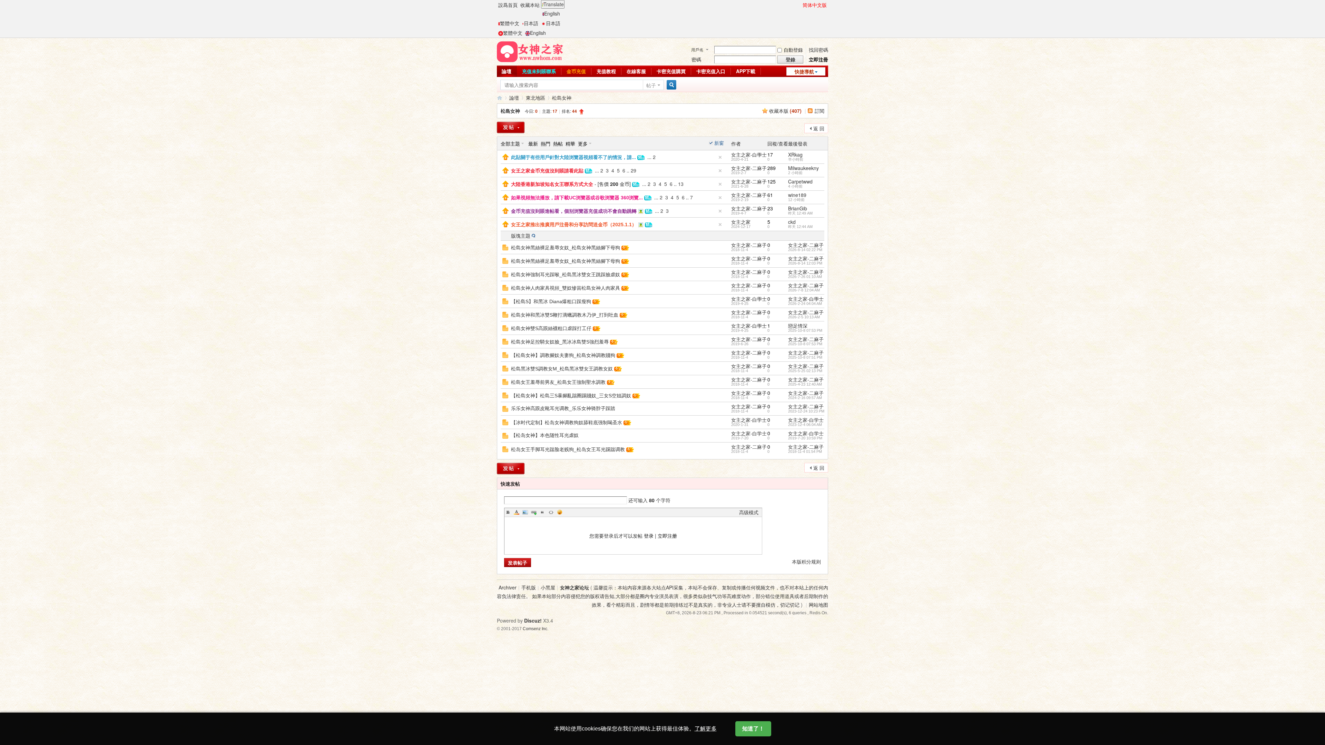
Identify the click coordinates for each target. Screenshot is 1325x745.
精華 (570, 143)
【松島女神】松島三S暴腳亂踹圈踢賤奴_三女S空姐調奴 (571, 395)
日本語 (531, 23)
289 (771, 168)
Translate (553, 4)
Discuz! (533, 620)
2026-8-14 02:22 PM (805, 250)
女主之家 (740, 221)
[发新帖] (510, 468)
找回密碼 (818, 49)
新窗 (719, 143)
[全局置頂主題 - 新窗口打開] (505, 156)
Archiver (508, 587)
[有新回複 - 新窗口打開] (505, 246)
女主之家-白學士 (749, 154)
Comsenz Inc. (535, 628)
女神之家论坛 (574, 587)
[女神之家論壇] (530, 51)
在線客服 (636, 71)
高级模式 (748, 512)
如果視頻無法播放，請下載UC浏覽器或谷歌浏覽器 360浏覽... (577, 197)
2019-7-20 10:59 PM (805, 438)
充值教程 (606, 71)
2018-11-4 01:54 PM (805, 451)
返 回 (818, 128)
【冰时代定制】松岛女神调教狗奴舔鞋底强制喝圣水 (566, 422)
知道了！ (753, 729)
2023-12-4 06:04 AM (805, 425)
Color (516, 512)
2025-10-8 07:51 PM (805, 357)
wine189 (797, 194)
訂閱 (819, 110)
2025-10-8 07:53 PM (805, 330)
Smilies (559, 512)
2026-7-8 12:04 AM (804, 290)
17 (770, 154)
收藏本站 (530, 4)
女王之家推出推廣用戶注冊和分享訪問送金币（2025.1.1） (574, 224)
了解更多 (706, 729)
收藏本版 (785, 110)
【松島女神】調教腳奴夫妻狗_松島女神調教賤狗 (563, 355)
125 (771, 181)
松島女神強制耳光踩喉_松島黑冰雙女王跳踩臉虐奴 (565, 274)
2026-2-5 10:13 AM (804, 317)
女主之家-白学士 (749, 419)
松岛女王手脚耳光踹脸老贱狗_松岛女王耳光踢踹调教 (568, 449)
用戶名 (697, 49)
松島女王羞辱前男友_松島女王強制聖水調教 (558, 382)
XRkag (795, 154)
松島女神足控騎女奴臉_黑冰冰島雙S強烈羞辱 (560, 342)
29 (633, 170)
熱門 (545, 143)
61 (770, 194)
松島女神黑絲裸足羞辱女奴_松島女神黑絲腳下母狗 (565, 247)
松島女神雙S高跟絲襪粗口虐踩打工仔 (551, 328)
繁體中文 (509, 23)
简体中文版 (815, 4)
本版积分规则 (806, 561)
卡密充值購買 (671, 71)
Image (525, 512)
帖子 (651, 85)
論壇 (506, 71)
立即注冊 (818, 59)
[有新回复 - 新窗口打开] (505, 408)
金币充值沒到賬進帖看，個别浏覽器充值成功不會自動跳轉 (574, 211)
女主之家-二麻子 (749, 168)
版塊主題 (520, 235)
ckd (792, 221)
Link (533, 512)
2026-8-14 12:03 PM (805, 263)
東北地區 (535, 97)
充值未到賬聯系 (539, 71)
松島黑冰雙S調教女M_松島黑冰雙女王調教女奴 (562, 368)
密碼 (696, 59)
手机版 (528, 587)
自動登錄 (793, 49)
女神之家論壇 (499, 98)
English (552, 13)
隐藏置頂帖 (720, 157)
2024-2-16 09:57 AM (805, 398)
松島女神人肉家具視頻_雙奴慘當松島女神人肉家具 (565, 288)
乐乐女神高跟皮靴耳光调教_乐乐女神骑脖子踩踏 (563, 408)
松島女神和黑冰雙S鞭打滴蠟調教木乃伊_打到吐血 (564, 315)
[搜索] (670, 85)
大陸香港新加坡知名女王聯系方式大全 (552, 184)
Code (551, 512)
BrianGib (797, 208)
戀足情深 (797, 325)
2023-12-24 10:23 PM (806, 411)
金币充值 (576, 71)
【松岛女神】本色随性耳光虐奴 (545, 435)
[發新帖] (510, 127)
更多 (583, 143)
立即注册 (667, 535)
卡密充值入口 (710, 71)
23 (770, 208)
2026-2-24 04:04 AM (805, 303)
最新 (533, 143)
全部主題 (510, 143)
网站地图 (818, 604)
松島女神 (561, 97)
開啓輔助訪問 (799, 5)
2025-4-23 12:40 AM (805, 384)
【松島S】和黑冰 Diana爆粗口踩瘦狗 (551, 301)
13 (681, 183)
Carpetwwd (800, 181)
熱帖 (558, 143)
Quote (542, 512)
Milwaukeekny (803, 168)
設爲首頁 (508, 4)
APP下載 (745, 71)
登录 (649, 535)
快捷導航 (804, 71)
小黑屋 (548, 587)
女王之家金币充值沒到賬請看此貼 (547, 170)
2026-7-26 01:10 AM (805, 277)
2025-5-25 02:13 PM (805, 371)
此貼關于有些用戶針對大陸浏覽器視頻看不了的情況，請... (573, 157)
